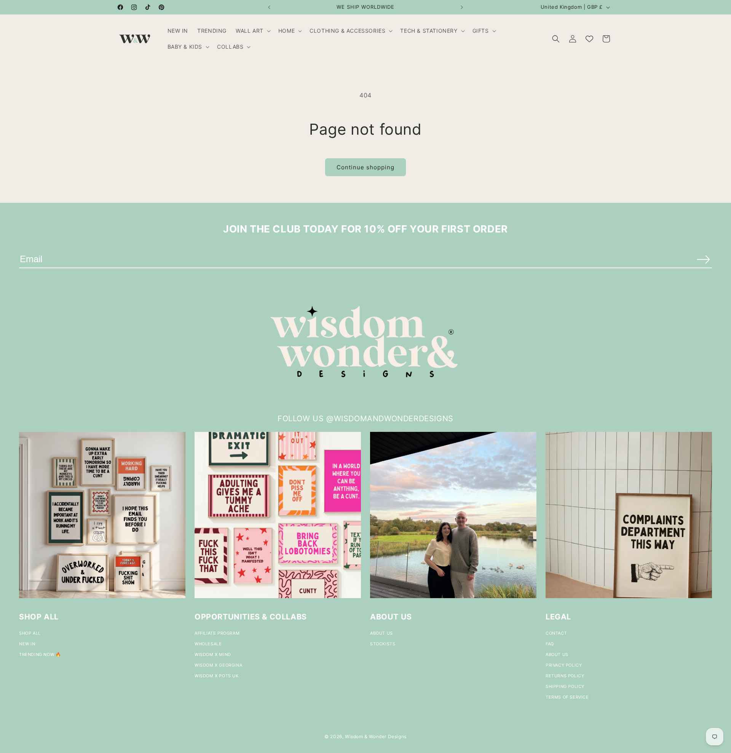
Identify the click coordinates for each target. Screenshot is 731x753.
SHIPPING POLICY (565, 686)
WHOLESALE (208, 643)
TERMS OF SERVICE (567, 697)
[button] (252, 31)
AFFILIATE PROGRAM (217, 633)
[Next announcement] (461, 7)
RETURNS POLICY (565, 675)
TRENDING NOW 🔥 (40, 654)
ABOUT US (381, 633)
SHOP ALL (30, 633)
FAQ (550, 643)
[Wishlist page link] (589, 39)
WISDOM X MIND (213, 654)
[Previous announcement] (269, 7)
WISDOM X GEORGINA (218, 665)
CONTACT (556, 633)
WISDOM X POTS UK (217, 675)
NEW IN (27, 643)
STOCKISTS (382, 643)
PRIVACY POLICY (564, 665)
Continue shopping (365, 167)
